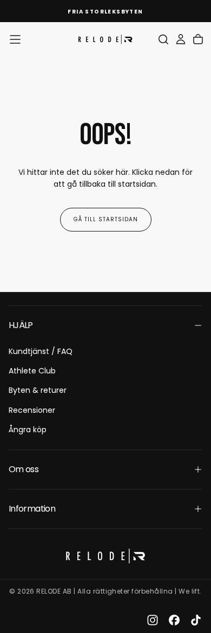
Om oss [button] (23, 469)
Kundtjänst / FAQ (40, 351)
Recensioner (32, 410)
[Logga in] (180, 39)
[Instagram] (152, 620)
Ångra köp (28, 429)
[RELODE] (105, 556)
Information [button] (32, 508)
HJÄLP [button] (21, 325)
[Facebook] (174, 620)
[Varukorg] (198, 39)
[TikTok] (195, 620)
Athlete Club (32, 370)
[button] (15, 39)
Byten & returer (38, 390)
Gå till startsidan (106, 219)
